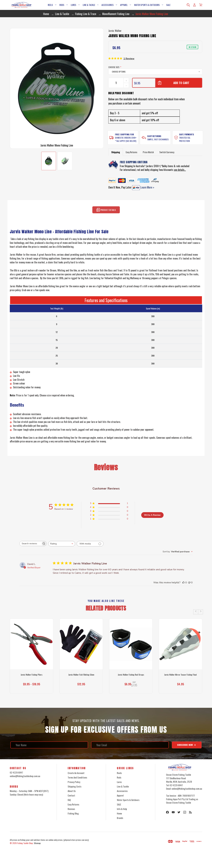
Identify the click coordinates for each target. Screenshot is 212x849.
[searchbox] (30, 543)
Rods (61, 5)
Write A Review (152, 515)
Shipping (115, 152)
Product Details (108, 210)
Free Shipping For (124, 134)
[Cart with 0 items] (200, 4)
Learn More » (147, 187)
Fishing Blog (73, 813)
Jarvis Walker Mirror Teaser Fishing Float (180, 674)
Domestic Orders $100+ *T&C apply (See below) (125, 139)
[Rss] (190, 812)
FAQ (69, 800)
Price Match (148, 152)
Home (119, 813)
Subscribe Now (185, 744)
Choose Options (31, 688)
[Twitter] (179, 812)
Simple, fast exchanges (158, 139)
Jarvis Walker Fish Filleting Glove (81, 674)
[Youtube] (173, 812)
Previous (195, 611)
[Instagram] (184, 812)
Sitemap (37, 843)
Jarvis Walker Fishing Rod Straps (131, 674)
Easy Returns (154, 136)
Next (200, 611)
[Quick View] (31, 657)
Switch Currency (166, 152)
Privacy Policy (74, 782)
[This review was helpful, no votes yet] (183, 582)
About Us (72, 791)
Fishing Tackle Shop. (25, 843)
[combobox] (61, 543)
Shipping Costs (74, 786)
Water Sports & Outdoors (147, 5)
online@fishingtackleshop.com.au (25, 776)
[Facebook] (167, 812)
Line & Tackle (89, 5)
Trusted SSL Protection (184, 139)
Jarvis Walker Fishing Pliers (31, 674)
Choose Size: (114, 67)
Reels (50, 5)
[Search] (188, 5)
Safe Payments (186, 134)
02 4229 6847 (16, 772)
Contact (71, 795)
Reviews (71, 809)
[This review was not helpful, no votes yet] (189, 582)
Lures (73, 5)
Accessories (107, 5)
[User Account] (194, 5)
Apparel (124, 5)
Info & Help (122, 809)
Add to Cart (80, 688)
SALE (168, 5)
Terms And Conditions (77, 777)
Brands (120, 818)
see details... (180, 170)
